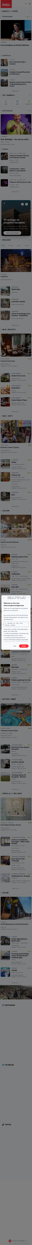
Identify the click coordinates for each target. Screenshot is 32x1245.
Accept (24, 646)
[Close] (28, 597)
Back (15, 646)
